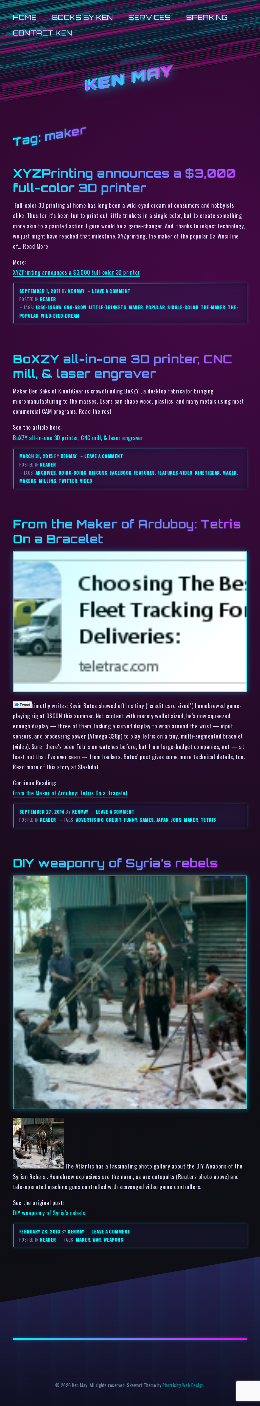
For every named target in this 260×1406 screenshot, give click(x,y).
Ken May (130, 79)
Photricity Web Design (183, 1385)
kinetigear (207, 472)
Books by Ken (82, 17)
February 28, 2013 (40, 1231)
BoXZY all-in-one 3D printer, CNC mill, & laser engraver (122, 366)
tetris (208, 819)
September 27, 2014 (42, 811)
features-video (175, 472)
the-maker (213, 307)
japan (162, 819)
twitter (68, 480)
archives (46, 472)
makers (28, 480)
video (86, 480)
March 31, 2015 (37, 456)
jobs (176, 819)
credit (114, 819)
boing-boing (73, 472)
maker (136, 307)
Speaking (207, 17)
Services (149, 17)
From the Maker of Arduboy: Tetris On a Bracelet (70, 793)
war (96, 1239)
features (144, 472)
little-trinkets (108, 307)
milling (48, 480)
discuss (98, 472)
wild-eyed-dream (60, 315)
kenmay (76, 291)
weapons (114, 1239)
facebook (121, 472)
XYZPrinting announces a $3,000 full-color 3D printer (124, 180)
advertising (90, 819)
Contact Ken (42, 33)
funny (130, 819)
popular (155, 307)
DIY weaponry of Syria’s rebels (115, 863)
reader (48, 299)
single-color (182, 307)
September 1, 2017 (40, 291)
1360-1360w (49, 307)
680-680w (75, 307)
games (146, 819)
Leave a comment (111, 291)
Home (25, 17)
